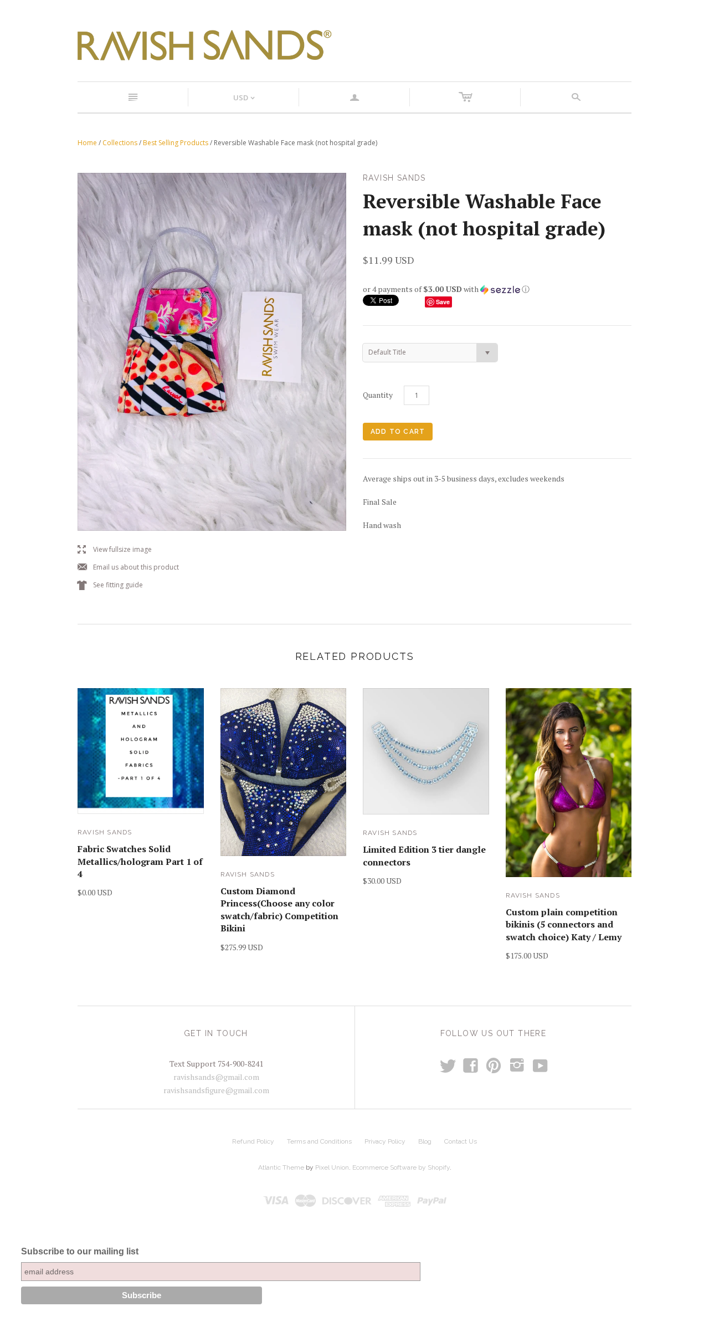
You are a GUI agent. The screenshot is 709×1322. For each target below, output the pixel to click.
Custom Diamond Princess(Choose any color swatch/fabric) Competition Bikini (279, 909)
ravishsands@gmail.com (216, 1077)
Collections (119, 142)
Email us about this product (128, 567)
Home (87, 142)
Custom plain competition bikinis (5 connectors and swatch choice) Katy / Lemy (563, 924)
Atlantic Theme (281, 1167)
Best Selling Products (175, 142)
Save (443, 302)
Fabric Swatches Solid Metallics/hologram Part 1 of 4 (140, 861)
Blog (424, 1141)
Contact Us (460, 1141)
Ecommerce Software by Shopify (401, 1167)
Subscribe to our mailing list (79, 1251)
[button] (497, 289)
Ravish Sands (105, 832)
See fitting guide (110, 585)
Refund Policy (253, 1141)
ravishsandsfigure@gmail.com (216, 1090)
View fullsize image (115, 550)
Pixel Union (332, 1167)
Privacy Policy (384, 1141)
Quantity (378, 395)
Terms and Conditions (319, 1141)
